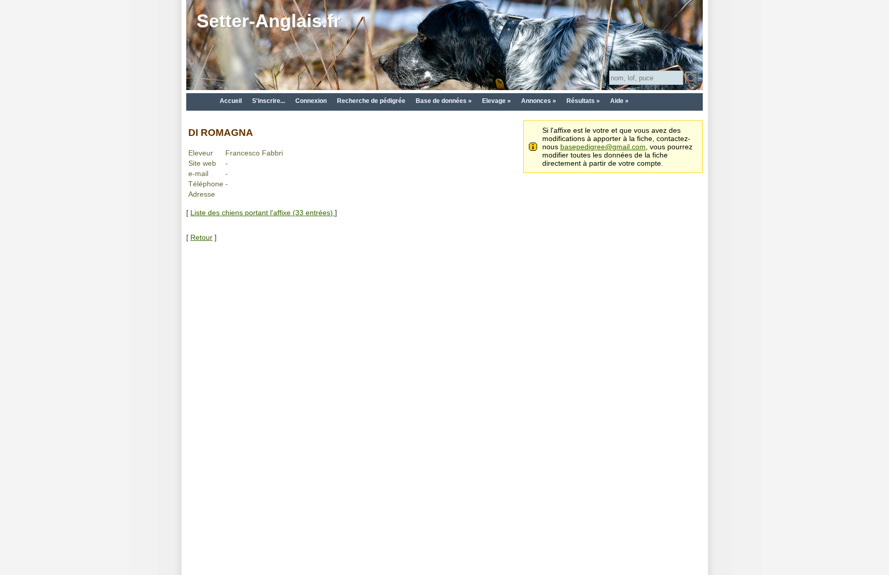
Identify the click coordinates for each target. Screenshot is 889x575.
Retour (201, 237)
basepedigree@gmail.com (603, 147)
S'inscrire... (268, 100)
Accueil (231, 100)
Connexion (311, 100)
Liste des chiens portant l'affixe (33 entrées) (262, 212)
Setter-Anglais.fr (269, 20)
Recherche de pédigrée (371, 100)
